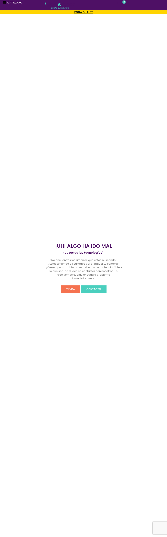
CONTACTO (93, 289)
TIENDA (70, 289)
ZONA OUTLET (83, 12)
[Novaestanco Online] (60, 8)
